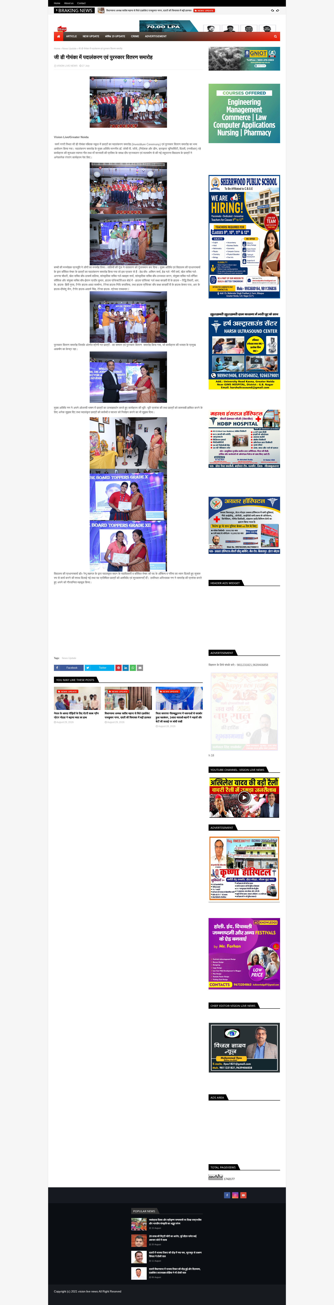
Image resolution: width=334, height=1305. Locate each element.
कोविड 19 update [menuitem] (115, 36)
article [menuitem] (71, 36)
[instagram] (235, 1195)
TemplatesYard (81, 1299)
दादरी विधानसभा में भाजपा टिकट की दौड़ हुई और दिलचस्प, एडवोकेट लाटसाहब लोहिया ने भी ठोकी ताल (175, 1271)
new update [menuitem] (91, 36)
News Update (69, 48)
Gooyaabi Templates (117, 1299)
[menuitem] (58, 36)
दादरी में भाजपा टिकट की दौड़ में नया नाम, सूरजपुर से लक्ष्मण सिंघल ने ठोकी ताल (175, 1254)
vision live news (88, 1291)
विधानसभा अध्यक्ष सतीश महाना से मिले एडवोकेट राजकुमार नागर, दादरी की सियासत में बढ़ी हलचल (149, 10)
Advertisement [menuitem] (156, 36)
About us (68, 3)
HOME (247, 1299)
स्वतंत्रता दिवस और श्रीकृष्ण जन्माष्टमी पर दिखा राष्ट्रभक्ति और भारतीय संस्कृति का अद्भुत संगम (175, 1221)
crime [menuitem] (135, 36)
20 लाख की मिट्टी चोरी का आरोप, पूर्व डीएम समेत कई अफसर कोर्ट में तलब (172, 1238)
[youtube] (243, 1195)
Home (57, 3)
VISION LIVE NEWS (67, 65)
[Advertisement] (244, 617)
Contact (81, 3)
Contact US (274, 1299)
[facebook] (227, 1195)
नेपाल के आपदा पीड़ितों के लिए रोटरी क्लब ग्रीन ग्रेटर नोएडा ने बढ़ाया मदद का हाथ (76, 715)
